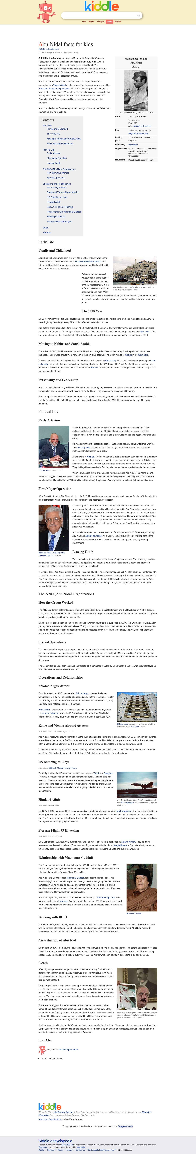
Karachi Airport (128, 841)
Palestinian (133, 144)
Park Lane (135, 726)
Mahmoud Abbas (45, 552)
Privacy (69, 1150)
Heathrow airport (123, 810)
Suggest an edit (125, 1126)
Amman (90, 456)
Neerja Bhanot (120, 845)
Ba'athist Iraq (142, 133)
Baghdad (132, 133)
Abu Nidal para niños (68, 1049)
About (60, 1150)
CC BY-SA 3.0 (67, 1144)
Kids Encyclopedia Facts (49, 48)
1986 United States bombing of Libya (62, 768)
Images (91, 21)
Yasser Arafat (59, 84)
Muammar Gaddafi (134, 913)
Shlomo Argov (122, 724)
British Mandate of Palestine (88, 261)
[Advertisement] (98, 32)
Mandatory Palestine (142, 125)
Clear (133, 15)
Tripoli (96, 773)
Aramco (94, 367)
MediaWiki (81, 1147)
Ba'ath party (110, 360)
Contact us (80, 1150)
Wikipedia (43, 1147)
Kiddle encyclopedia (63, 1112)
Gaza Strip (145, 331)
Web (84, 21)
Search (138, 15)
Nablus (128, 354)
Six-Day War (83, 447)
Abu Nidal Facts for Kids (50, 1119)
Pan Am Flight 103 (106, 897)
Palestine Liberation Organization (54, 88)
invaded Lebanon (50, 713)
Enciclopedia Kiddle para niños (101, 1150)
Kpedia (109, 21)
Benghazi (108, 773)
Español (118, 21)
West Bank (143, 354)
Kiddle (41, 1150)
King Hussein (44, 470)
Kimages (100, 21)
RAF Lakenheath (127, 802)
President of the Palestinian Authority (52, 554)
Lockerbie (63, 901)
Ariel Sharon (44, 709)
